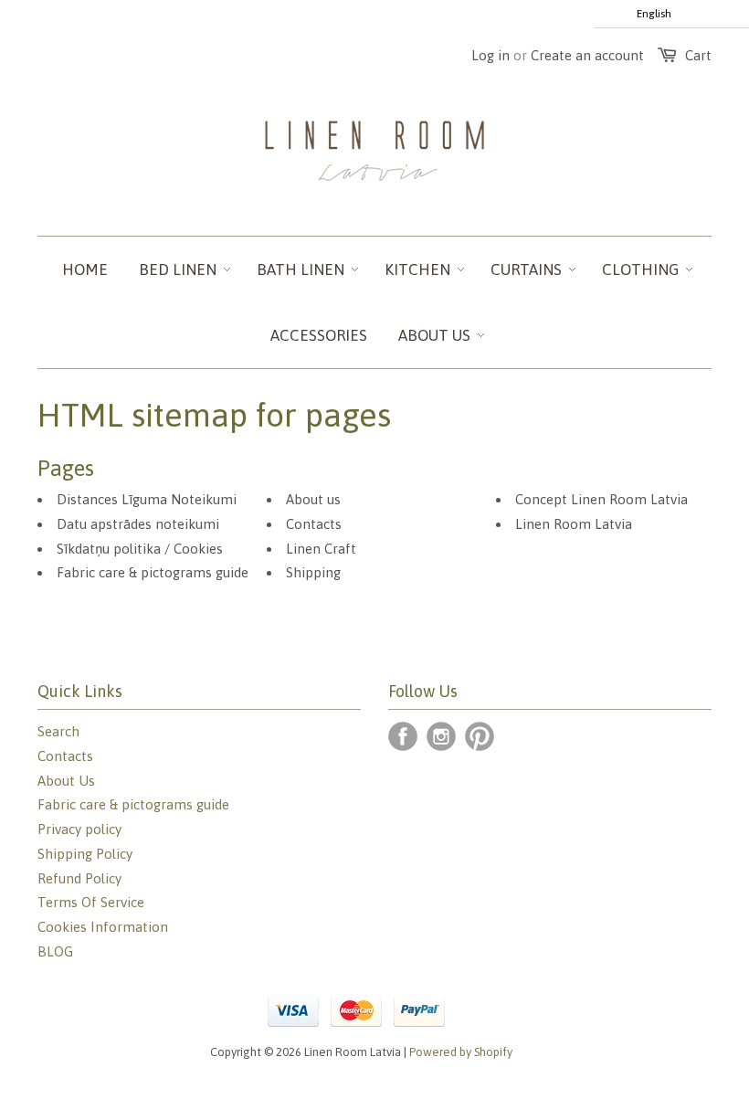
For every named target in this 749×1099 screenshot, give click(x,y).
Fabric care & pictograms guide (152, 572)
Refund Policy (79, 878)
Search (58, 731)
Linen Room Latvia (573, 524)
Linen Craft (321, 548)
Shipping (313, 572)
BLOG (55, 951)
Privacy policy (79, 829)
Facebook (402, 736)
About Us (66, 780)
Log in (490, 55)
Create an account (587, 55)
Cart (698, 55)
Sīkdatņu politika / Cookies (140, 548)
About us (313, 499)
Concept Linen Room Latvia (601, 499)
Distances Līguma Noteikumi (147, 499)
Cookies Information (102, 927)
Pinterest (479, 736)
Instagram (441, 736)
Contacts (314, 524)
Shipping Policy (84, 853)
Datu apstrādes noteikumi (138, 524)
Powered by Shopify (460, 1052)
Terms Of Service (90, 902)
